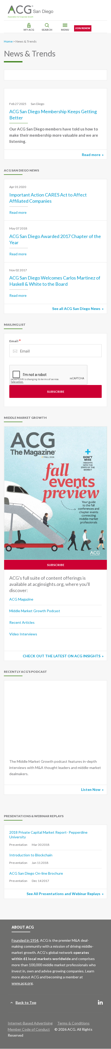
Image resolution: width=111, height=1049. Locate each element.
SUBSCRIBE (55, 565)
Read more (91, 154)
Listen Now (90, 789)
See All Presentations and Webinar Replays (63, 893)
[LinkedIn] (100, 1002)
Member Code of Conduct (29, 1029)
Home (8, 41)
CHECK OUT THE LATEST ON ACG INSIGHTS (61, 656)
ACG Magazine (21, 599)
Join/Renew (82, 28)
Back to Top (25, 1002)
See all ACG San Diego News (76, 308)
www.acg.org (22, 983)
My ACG (28, 29)
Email (13, 341)
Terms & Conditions (73, 1023)
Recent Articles (22, 622)
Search (47, 29)
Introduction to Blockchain (30, 855)
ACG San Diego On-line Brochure (36, 873)
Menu (65, 29)
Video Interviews (23, 634)
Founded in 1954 (25, 940)
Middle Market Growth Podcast (34, 611)
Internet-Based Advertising (30, 1023)
